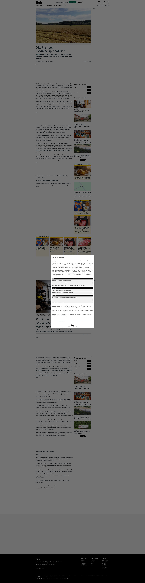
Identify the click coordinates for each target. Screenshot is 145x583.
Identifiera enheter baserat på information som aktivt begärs (62, 292)
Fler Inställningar (62, 321)
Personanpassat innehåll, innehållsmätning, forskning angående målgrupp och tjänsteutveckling (68, 285)
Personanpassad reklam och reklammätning (59, 282)
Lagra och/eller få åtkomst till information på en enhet (61, 280)
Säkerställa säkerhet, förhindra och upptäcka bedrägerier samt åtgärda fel (64, 297)
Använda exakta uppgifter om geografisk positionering (61, 290)
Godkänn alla (83, 321)
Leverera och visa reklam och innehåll (58, 299)
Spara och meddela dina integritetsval (58, 302)
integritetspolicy (63, 315)
